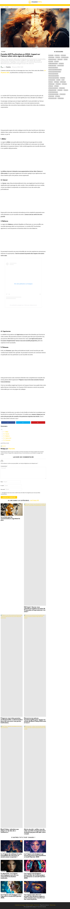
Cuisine (56, 61)
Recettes (60, 90)
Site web (3, 489)
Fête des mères (52, 65)
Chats (66, 59)
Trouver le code (52, 98)
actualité (51, 55)
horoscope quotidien (53, 75)
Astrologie (5, 443)
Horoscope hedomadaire (55, 71)
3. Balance (7, 436)
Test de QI (63, 94)
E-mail (2, 485)
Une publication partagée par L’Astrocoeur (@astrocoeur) (23, 305)
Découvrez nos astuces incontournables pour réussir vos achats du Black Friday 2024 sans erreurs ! (35, 720)
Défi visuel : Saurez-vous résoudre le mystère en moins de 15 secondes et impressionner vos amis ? (34, 609)
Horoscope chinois (53, 67)
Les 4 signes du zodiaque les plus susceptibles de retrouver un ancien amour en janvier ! (11, 855)
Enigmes (61, 63)
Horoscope (60, 65)
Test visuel (51, 96)
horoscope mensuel (53, 73)
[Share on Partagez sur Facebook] (8, 422)
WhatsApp (61, 98)
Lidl (63, 79)
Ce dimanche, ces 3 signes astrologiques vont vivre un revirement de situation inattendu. (9, 876)
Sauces (66, 90)
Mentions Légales (29, 905)
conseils (51, 61)
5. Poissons (7, 440)
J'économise (52, 79)
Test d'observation (53, 92)
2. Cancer (6, 434)
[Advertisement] (23, 84)
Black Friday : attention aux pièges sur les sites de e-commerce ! (10, 831)
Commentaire (4, 466)
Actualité (34, 500)
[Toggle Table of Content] (2, 429)
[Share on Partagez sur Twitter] (23, 422)
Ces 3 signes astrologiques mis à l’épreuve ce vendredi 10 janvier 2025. (11, 896)
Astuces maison (52, 59)
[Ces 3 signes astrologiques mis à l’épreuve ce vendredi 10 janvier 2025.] (12, 887)
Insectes (63, 77)
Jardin (58, 79)
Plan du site (36, 905)
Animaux (57, 55)
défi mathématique (53, 63)
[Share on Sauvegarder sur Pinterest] (38, 422)
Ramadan (62, 88)
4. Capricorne (7, 438)
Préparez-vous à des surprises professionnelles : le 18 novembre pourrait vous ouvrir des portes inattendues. (11, 720)
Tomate (58, 96)
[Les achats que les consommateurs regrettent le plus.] (12, 509)
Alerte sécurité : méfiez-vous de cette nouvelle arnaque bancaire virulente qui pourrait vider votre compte (35, 832)
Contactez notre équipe (20, 905)
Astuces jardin (65, 57)
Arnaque (64, 55)
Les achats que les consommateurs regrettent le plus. (10, 519)
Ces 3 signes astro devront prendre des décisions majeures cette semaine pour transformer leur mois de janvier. (34, 897)
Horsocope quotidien (54, 77)
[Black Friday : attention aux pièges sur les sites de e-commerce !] (12, 777)
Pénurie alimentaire (53, 88)
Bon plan (60, 59)
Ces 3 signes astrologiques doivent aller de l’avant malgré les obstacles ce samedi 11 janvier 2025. (34, 876)
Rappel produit (52, 90)
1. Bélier (6, 431)
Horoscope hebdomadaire (55, 69)
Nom (2, 481)
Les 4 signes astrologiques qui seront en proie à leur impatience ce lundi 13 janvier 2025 (35, 855)
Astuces (58, 57)
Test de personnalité (53, 94)
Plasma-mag (52, 905)
